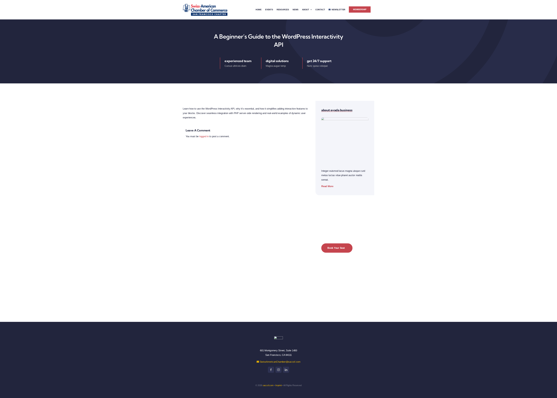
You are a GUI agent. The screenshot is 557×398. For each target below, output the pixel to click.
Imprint (278, 385)
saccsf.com (268, 385)
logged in (204, 136)
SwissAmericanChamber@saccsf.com (279, 361)
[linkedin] (286, 370)
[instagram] (278, 370)
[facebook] (271, 370)
